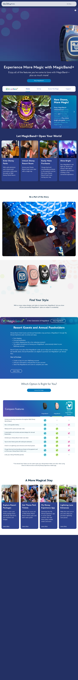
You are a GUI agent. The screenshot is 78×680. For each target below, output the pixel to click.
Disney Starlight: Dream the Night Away (62, 122)
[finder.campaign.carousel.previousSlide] (4, 112)
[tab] (39, 112)
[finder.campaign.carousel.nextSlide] (74, 112)
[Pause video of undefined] (75, 10)
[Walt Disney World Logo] (9, 4)
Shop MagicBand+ (39, 80)
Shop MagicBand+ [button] (58, 321)
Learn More (6, 526)
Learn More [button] (16, 371)
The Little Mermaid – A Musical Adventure (61, 116)
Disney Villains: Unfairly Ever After (61, 112)
